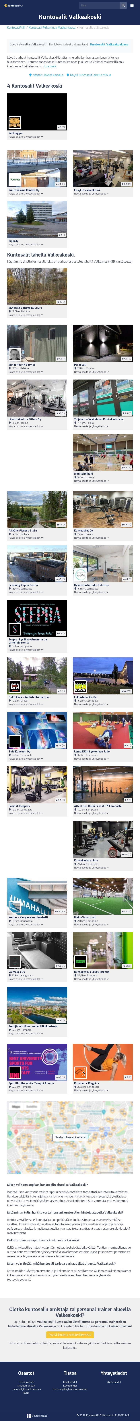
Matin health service (22, 365)
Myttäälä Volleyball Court (25, 308)
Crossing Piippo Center (23, 585)
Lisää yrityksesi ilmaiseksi (26, 1389)
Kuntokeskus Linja (86, 860)
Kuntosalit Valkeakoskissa (109, 44)
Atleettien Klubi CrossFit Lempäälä (98, 806)
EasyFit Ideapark (19, 806)
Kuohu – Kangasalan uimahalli (28, 917)
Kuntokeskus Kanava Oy (24, 190)
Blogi (26, 1392)
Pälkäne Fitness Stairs (23, 530)
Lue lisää (50, 66)
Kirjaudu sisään (26, 1385)
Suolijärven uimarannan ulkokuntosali (33, 1026)
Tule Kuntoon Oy (19, 751)
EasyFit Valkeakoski (87, 190)
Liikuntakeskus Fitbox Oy (25, 419)
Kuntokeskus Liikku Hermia (91, 972)
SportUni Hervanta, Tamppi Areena (31, 1083)
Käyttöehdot (70, 1382)
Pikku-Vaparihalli (85, 917)
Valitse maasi (39, 1415)
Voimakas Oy (17, 972)
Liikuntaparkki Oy (85, 697)
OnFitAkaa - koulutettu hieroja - (29, 697)
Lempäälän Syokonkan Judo (92, 751)
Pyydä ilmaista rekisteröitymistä (70, 1335)
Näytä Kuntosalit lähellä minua (90, 75)
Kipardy (13, 241)
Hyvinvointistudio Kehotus (91, 585)
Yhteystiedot (114, 1382)
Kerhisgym (16, 133)
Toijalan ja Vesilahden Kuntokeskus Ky (99, 419)
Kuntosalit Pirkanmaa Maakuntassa (52, 28)
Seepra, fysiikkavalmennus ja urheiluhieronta (28, 641)
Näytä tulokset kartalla (47, 75)
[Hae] (123, 5)
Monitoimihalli (83, 473)
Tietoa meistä (26, 1382)
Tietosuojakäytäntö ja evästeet (70, 1389)
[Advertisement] (103, 119)
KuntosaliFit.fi (16, 28)
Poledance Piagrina (86, 1083)
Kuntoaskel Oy (83, 530)
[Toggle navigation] (132, 5)
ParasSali (80, 365)
